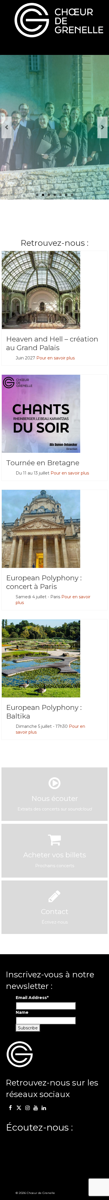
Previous (6, 127)
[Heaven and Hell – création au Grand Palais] (54, 290)
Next (102, 127)
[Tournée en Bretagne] (54, 414)
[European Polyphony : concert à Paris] (54, 529)
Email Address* (32, 997)
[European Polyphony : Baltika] (54, 658)
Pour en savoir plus (55, 358)
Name (22, 1012)
